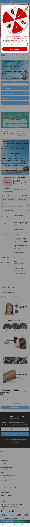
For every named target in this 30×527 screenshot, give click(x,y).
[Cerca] (27, 7)
